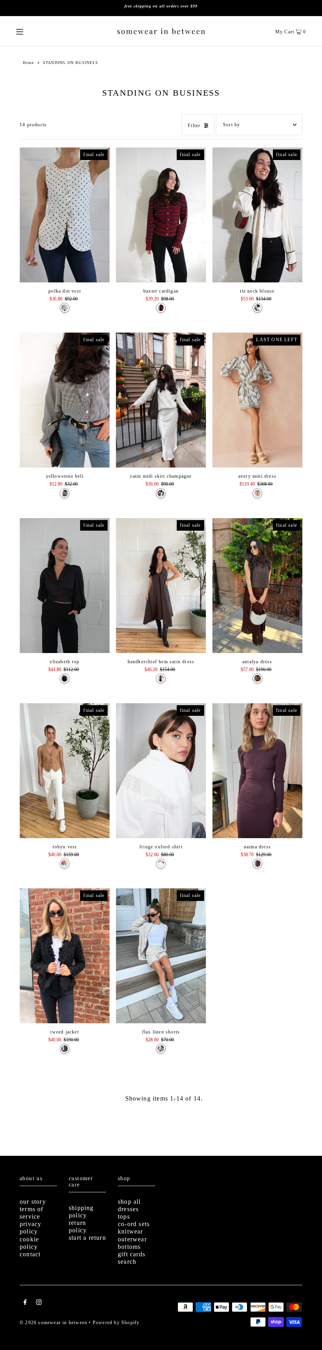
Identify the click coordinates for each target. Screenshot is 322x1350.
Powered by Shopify (116, 1322)
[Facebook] (25, 1303)
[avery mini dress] (257, 400)
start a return (87, 1237)
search (127, 1261)
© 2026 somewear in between (53, 1322)
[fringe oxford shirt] (161, 770)
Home (28, 62)
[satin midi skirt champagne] (161, 400)
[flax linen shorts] (161, 955)
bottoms (129, 1246)
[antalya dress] (257, 585)
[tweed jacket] (65, 955)
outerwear (132, 1239)
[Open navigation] (34, 31)
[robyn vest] (65, 770)
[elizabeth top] (65, 585)
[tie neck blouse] (257, 214)
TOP (308, 1338)
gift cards (131, 1254)
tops (124, 1216)
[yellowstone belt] (65, 400)
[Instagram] (39, 1303)
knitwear (130, 1231)
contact (30, 1254)
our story (33, 1201)
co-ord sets (134, 1224)
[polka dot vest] (65, 214)
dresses (128, 1209)
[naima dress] (257, 770)
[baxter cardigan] (161, 214)
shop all (129, 1201)
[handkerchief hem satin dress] (161, 585)
